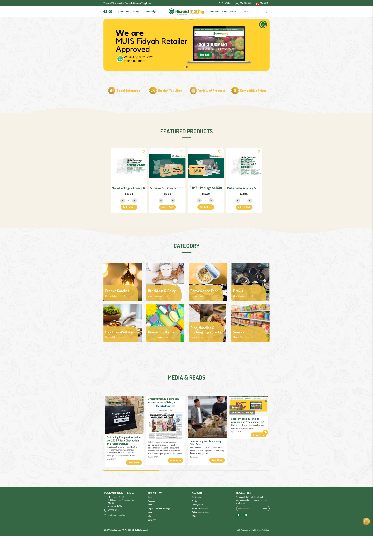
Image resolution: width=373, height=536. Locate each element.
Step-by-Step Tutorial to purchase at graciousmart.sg (247, 420)
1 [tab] (131, 470)
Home (150, 497)
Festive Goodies (117, 291)
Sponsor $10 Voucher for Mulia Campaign (177, 188)
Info (149, 516)
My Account (196, 497)
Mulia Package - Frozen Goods (131, 188)
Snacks (238, 332)
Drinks (238, 291)
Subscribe (264, 508)
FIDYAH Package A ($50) (206, 188)
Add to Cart (129, 207)
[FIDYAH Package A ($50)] (206, 166)
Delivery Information (200, 512)
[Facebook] (105, 11)
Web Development (244, 530)
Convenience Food (204, 291)
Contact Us (152, 520)
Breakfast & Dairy (162, 291)
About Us (151, 501)
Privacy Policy (197, 504)
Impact (150, 512)
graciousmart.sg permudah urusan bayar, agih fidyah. (163, 400)
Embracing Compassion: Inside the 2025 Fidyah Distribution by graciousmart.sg (124, 440)
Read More (134, 462)
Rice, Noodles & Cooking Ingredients (205, 330)
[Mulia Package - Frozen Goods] (129, 166)
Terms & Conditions (200, 508)
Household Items (161, 332)
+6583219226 (113, 510)
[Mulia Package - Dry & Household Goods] (244, 166)
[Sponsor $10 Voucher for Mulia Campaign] (167, 166)
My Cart (195, 501)
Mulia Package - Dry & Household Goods (253, 188)
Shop (150, 504)
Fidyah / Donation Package (159, 508)
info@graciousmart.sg (116, 515)
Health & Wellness (119, 332)
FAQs (194, 516)
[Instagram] (110, 11)
